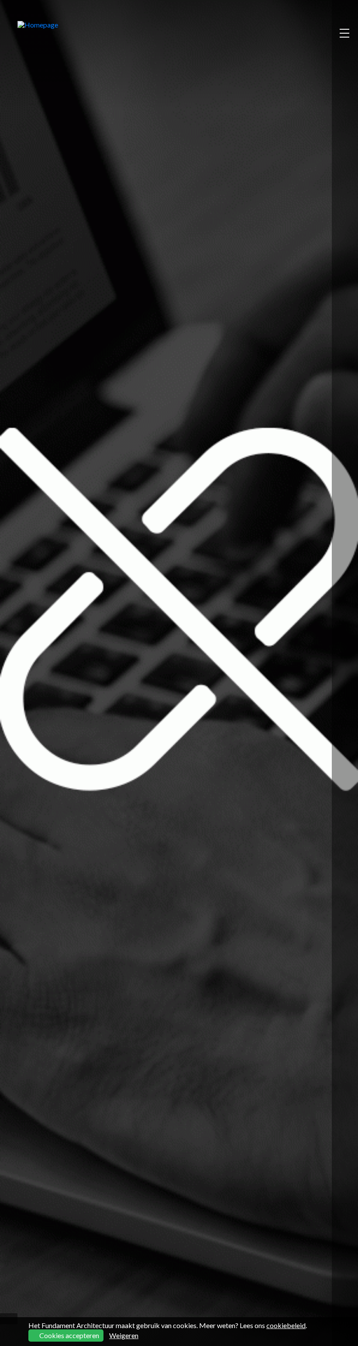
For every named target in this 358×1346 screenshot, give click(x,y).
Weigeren (123, 1335)
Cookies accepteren (68, 1335)
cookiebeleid (286, 1325)
